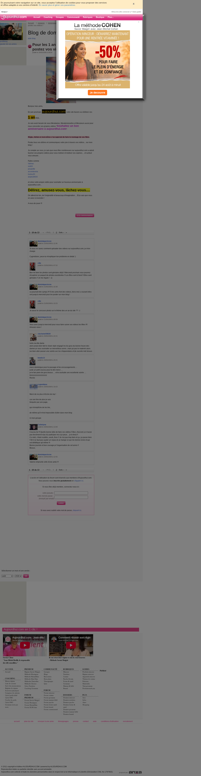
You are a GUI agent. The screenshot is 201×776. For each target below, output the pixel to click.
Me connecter (125, 12)
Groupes (60, 17)
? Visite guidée (136, 12)
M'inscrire (115, 12)
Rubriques (87, 17)
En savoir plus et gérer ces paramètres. (57, 5)
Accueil (36, 17)
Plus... (111, 17)
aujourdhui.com (14, 17)
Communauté (73, 17)
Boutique (100, 17)
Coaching (48, 17)
